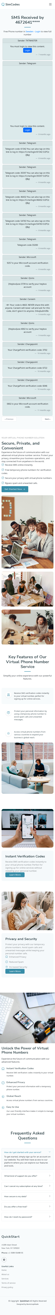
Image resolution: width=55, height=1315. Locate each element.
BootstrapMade (32, 1304)
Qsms (31, 278)
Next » (47, 419)
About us (5, 1274)
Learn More (15, 874)
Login (37, 31)
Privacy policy (7, 1287)
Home (4, 1270)
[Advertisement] (27, 96)
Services (5, 1279)
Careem (31, 299)
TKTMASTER (31, 40)
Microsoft (31, 257)
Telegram (31, 63)
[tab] (27, 696)
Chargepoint (31, 344)
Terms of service (8, 1283)
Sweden (29, 31)
